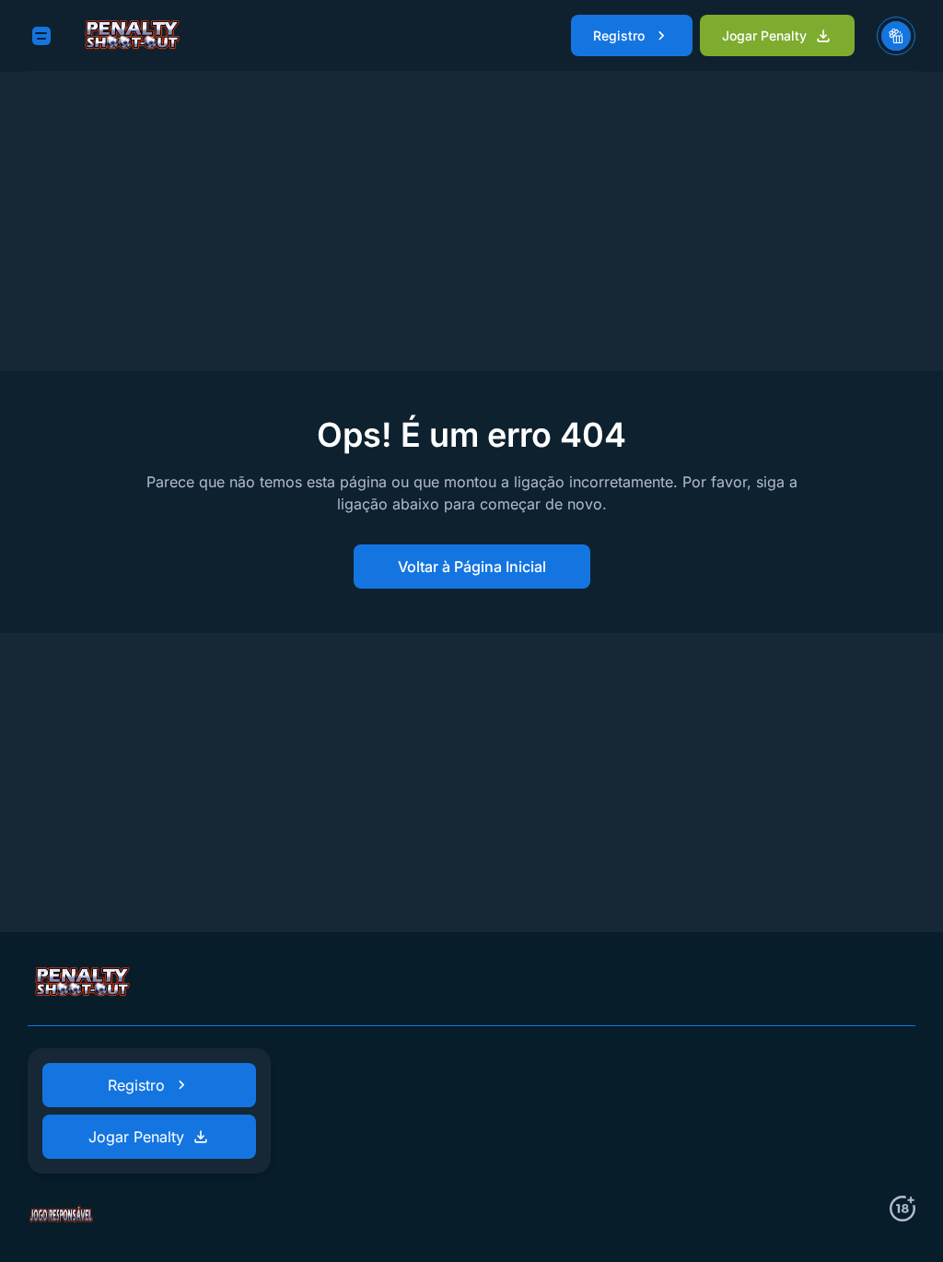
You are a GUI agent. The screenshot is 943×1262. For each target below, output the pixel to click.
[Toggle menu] (41, 36)
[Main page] (132, 35)
